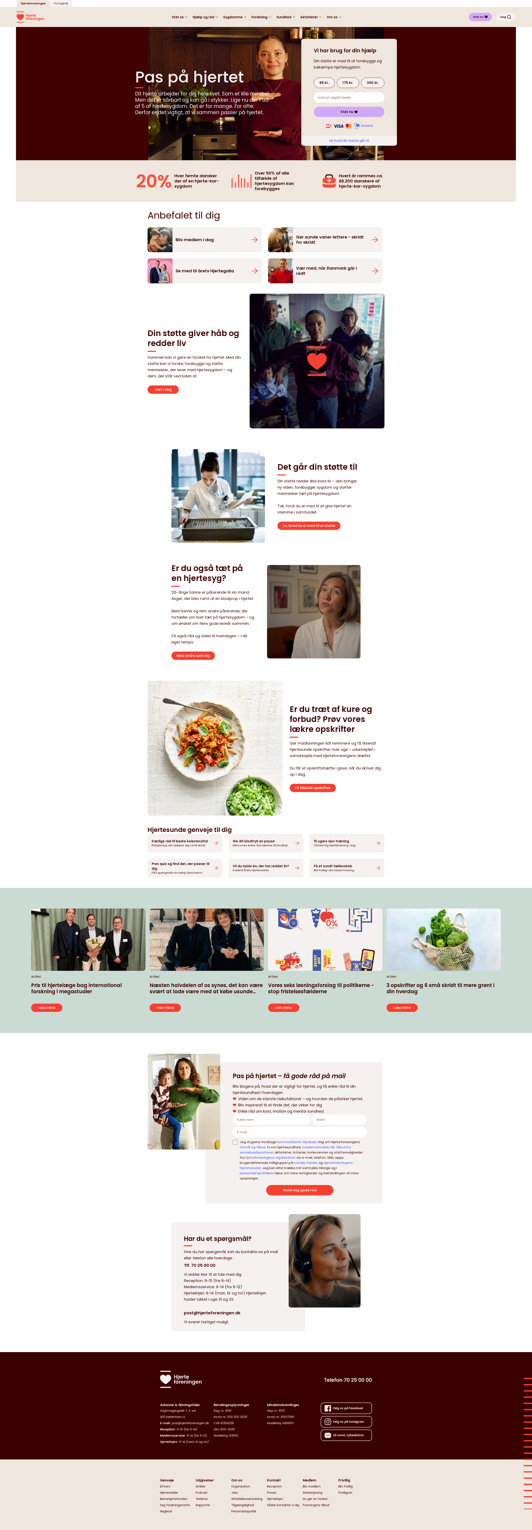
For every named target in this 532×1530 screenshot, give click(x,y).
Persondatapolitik (243, 1511)
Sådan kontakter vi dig (283, 1505)
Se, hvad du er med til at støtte (309, 525)
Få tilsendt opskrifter (313, 787)
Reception (274, 1486)
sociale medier (306, 1163)
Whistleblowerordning (246, 1499)
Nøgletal (166, 1511)
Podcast (202, 1493)
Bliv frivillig (345, 1486)
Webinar (202, 1499)
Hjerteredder (169, 1493)
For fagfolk (61, 3)
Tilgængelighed (242, 1505)
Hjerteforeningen (33, 3)
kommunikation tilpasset (297, 1142)
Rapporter (203, 1505)
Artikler (201, 1486)
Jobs (234, 1493)
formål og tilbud (253, 1147)
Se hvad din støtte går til (349, 140)
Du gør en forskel (315, 1499)
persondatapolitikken (257, 1173)
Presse (271, 1493)
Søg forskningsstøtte (175, 1505)
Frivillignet (345, 1493)
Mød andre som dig (193, 655)
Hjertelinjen (275, 1499)
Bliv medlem (312, 1486)
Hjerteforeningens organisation (270, 1157)
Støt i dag (163, 389)
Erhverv (165, 1486)
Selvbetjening (312, 1493)
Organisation (240, 1486)
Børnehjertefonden (173, 1499)
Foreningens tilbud (316, 1505)
